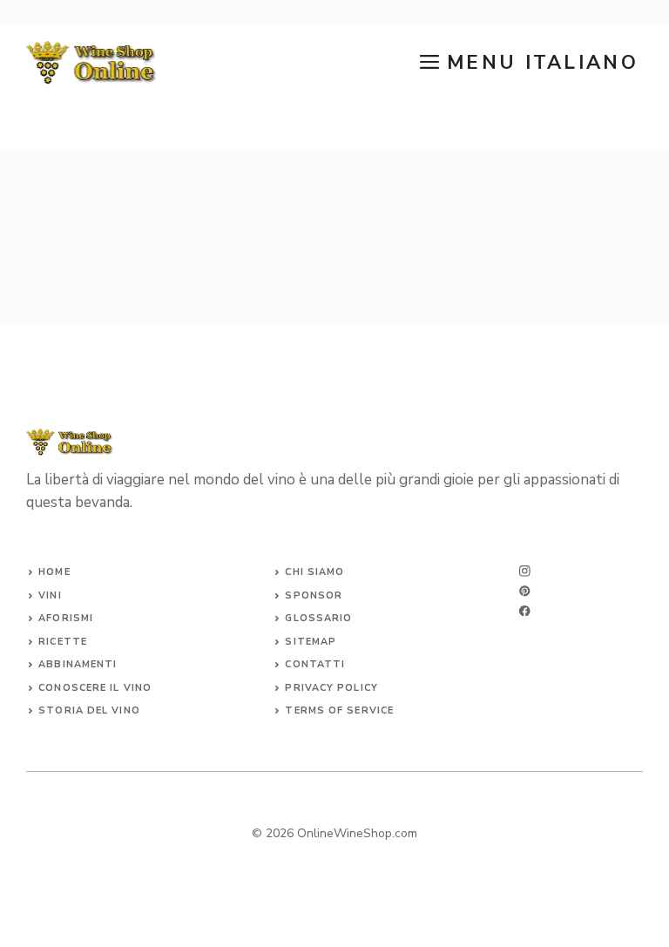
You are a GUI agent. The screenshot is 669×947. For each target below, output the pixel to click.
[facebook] (524, 611)
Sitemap (310, 641)
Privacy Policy (331, 687)
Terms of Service (339, 710)
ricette (62, 641)
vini (49, 595)
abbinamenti (77, 664)
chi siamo (314, 571)
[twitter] (524, 591)
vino (138, 687)
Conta (304, 664)
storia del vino (89, 710)
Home (54, 571)
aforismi (65, 618)
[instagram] (524, 571)
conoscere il (80, 687)
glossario (318, 618)
